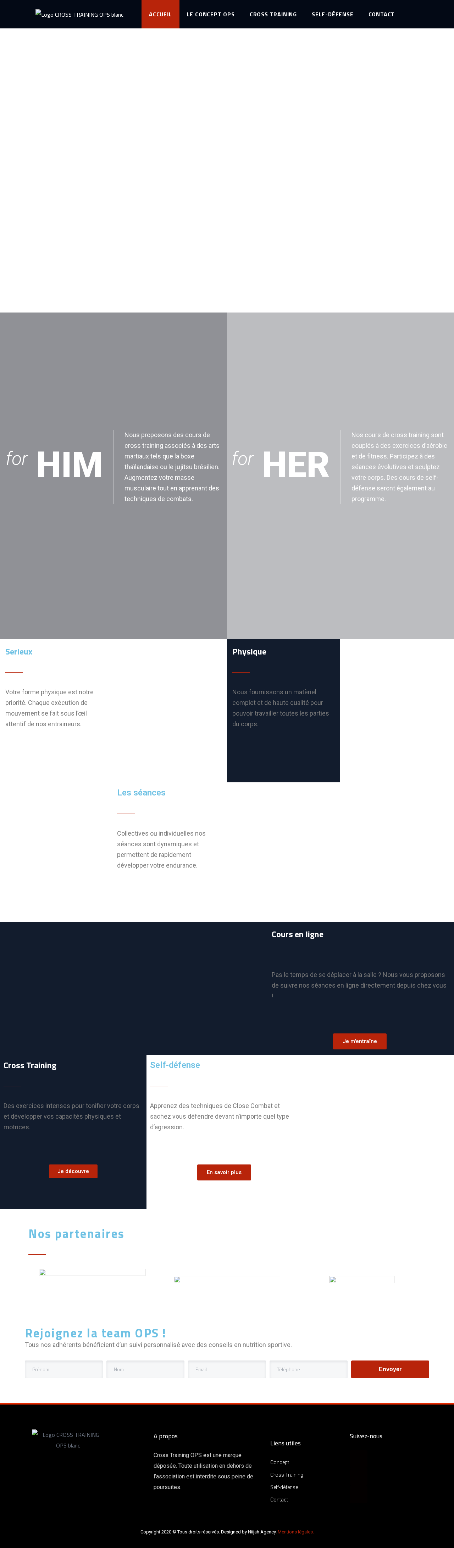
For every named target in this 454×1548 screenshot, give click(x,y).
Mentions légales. (296, 1532)
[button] (360, 1041)
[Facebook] (358, 1459)
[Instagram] (358, 1476)
